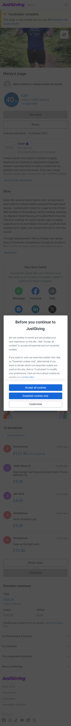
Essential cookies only (35, 395)
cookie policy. (28, 377)
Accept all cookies (35, 387)
